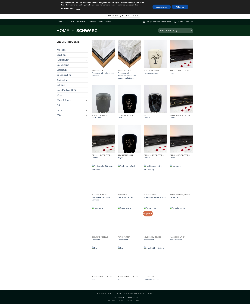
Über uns (101, 294)
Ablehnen (180, 7)
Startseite (63, 22)
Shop (91, 22)
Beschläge (62, 55)
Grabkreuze (62, 70)
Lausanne (174, 197)
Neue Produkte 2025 (66, 90)
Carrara (147, 118)
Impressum (103, 22)
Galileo (147, 157)
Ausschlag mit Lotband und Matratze (103, 74)
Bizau (172, 73)
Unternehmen (78, 22)
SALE (59, 95)
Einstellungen (67, 8)
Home (63, 30)
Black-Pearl (96, 118)
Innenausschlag (64, 75)
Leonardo (96, 240)
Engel (120, 157)
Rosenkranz (123, 240)
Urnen (59, 110)
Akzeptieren (161, 7)
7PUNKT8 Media (134, 300)
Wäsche (60, 115)
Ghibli (172, 157)
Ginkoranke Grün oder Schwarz (101, 198)
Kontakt (112, 294)
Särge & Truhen (64, 100)
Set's (59, 105)
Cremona (95, 157)
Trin (93, 279)
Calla (120, 118)
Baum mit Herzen (151, 73)
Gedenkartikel (63, 65)
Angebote (61, 50)
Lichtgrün (61, 85)
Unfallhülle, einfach (152, 279)
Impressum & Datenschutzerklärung (135, 294)
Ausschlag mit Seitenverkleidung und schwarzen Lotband (127, 75)
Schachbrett (149, 240)
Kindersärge (62, 80)
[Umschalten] (86, 60)
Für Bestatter (62, 60)
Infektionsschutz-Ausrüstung (155, 197)
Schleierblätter (176, 240)
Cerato (173, 118)
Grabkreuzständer (125, 197)
